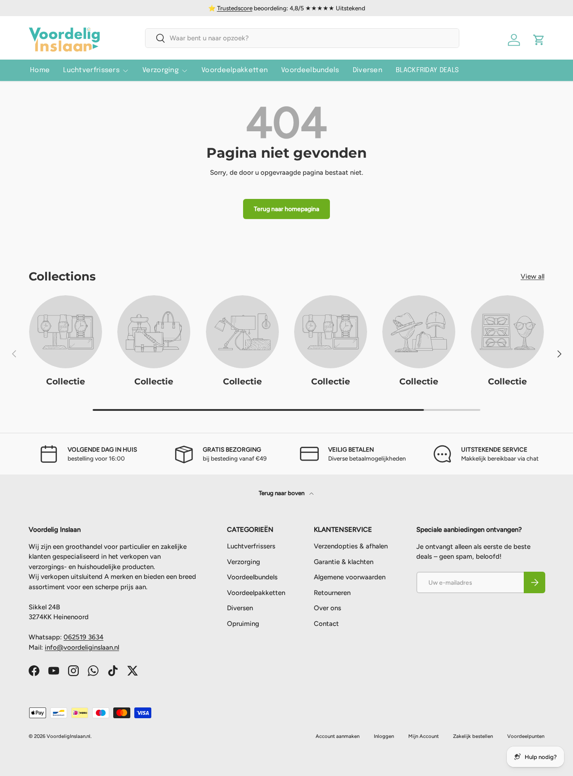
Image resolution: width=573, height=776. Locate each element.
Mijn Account (423, 736)
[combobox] (301, 38)
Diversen (367, 70)
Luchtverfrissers (91, 70)
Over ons (327, 608)
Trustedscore (234, 8)
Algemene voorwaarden (349, 577)
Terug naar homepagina (286, 208)
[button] (539, 40)
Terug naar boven (282, 492)
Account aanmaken (337, 736)
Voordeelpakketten (234, 70)
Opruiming (243, 624)
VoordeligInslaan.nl (68, 736)
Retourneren (332, 593)
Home (40, 70)
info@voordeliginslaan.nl (82, 647)
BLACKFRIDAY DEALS (427, 70)
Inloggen (384, 736)
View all (532, 276)
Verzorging (160, 70)
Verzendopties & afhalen (351, 547)
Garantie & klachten (343, 562)
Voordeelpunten (525, 736)
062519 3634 (83, 637)
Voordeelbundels (310, 70)
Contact (326, 624)
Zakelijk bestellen (473, 736)
